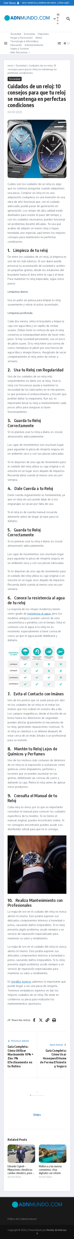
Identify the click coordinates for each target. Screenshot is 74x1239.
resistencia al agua (38, 613)
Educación (16, 44)
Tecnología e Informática (24, 41)
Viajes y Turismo (19, 48)
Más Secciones (19, 52)
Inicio (10, 65)
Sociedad (15, 33)
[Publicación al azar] (59, 43)
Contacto (32, 1219)
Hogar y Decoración (21, 37)
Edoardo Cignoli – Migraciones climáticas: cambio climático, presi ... (21, 1170)
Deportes (43, 33)
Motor (39, 37)
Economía (29, 33)
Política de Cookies (17, 1219)
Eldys (37, 1114)
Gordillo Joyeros (21, 981)
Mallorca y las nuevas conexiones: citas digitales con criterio (50, 1170)
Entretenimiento (34, 44)
